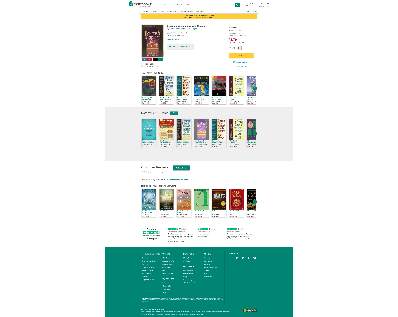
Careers (206, 270)
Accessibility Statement (222, 311)
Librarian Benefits (168, 264)
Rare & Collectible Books (150, 283)
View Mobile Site (167, 273)
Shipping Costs (188, 273)
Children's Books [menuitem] (172, 11)
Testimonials (208, 276)
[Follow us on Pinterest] (242, 257)
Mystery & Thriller (147, 270)
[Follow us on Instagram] (254, 257)
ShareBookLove (167, 258)
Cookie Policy (195, 311)
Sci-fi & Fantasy (147, 273)
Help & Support (188, 270)
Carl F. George (175, 29)
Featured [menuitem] (146, 11)
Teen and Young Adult (149, 261)
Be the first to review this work (176, 180)
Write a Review (181, 168)
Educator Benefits (168, 261)
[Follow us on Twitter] (237, 257)
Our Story (207, 258)
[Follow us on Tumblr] (248, 257)
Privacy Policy (155, 311)
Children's (145, 258)
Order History (166, 289)
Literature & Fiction (148, 267)
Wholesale (186, 261)
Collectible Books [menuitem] (186, 11)
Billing (185, 276)
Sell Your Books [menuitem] (252, 11)
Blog (163, 270)
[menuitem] (253, 4)
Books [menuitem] (154, 11)
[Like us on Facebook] (231, 257)
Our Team (207, 264)
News (205, 273)
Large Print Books (148, 279)
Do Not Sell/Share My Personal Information (175, 311)
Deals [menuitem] (162, 11)
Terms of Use (145, 311)
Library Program (188, 258)
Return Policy (187, 280)
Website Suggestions (190, 283)
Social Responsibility (210, 267)
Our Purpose (208, 261)
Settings (165, 283)
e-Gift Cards (166, 267)
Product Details (173, 40)
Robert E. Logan (190, 29)
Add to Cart (241, 55)
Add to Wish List (241, 62)
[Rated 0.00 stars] (172, 33)
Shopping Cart (167, 286)
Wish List (165, 292)
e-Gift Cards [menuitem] (200, 11)
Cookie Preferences (207, 311)
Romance (145, 276)
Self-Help (145, 264)
